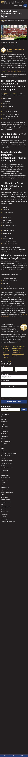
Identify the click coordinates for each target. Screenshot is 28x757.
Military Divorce (5, 487)
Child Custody (4, 426)
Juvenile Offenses (5, 477)
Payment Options (18, 5)
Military (3, 485)
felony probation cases (6, 463)
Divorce (3, 438)
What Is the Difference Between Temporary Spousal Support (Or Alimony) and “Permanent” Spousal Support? (18, 351)
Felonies (3, 458)
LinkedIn (16, 45)
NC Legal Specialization (7, 492)
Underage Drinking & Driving (8, 521)
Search (24, 409)
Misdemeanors (4, 490)
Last (16, 371)
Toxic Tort (9, 361)
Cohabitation (4, 431)
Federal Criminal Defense (7, 455)
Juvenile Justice (5, 475)
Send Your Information (14, 401)
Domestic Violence (5, 441)
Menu (25, 6)
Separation (3, 509)
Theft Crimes (4, 514)
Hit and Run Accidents (6, 468)
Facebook (4, 45)
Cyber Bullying (4, 436)
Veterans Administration (10, 93)
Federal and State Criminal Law (8, 453)
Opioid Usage (4, 497)
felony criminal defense (6, 460)
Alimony (3, 416)
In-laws (3, 472)
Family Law (4, 451)
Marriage (3, 482)
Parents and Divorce (6, 502)
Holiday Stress (4, 470)
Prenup (2, 504)
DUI (2, 446)
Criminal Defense (5, 434)
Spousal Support (5, 511)
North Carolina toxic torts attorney (11, 71)
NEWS (2, 494)
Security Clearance (5, 507)
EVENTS (3, 448)
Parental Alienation (5, 499)
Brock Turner (4, 421)
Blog (4, 20)
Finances (3, 465)
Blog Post (3, 419)
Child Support (4, 429)
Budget (3, 424)
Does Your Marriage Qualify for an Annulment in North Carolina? (6, 352)
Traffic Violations (5, 519)
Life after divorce (5, 480)
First (2, 371)
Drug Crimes (4, 443)
